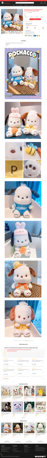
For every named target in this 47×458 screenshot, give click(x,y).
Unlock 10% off (1, 454)
